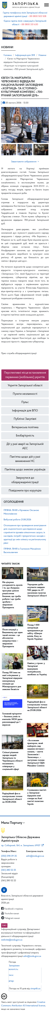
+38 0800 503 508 (37, 16)
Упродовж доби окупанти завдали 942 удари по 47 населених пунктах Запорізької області (37, 590)
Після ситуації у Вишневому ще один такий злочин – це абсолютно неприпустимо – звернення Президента (12, 638)
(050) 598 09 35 (9, 856)
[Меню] (46, 5)
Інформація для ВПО (25, 410)
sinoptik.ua (35, 988)
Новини (42, 55)
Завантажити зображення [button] (23, 162)
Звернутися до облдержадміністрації (25, 480)
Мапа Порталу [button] (11, 823)
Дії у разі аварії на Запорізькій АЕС (25, 446)
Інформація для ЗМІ (25, 55)
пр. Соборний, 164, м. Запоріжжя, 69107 (20, 845)
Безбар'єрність (25, 435)
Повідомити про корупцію (25, 490)
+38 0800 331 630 (29, 24)
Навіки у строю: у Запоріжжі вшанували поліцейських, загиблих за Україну (37, 669)
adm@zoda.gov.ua (35, 856)
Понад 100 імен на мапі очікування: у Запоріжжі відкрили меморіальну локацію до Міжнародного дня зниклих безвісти (12, 681)
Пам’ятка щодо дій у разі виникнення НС (25, 459)
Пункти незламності (25, 393)
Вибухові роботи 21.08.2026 (17, 520)
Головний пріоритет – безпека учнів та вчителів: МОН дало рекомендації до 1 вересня (12, 719)
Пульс (25, 402)
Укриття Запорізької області (25, 385)
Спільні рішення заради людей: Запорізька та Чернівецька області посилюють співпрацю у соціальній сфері (12, 760)
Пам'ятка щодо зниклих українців (25, 469)
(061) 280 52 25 (8, 870)
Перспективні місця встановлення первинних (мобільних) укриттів (25, 375)
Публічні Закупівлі (25, 419)
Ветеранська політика (25, 427)
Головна (8, 55)
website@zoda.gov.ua (11, 940)
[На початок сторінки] (25, 1013)
